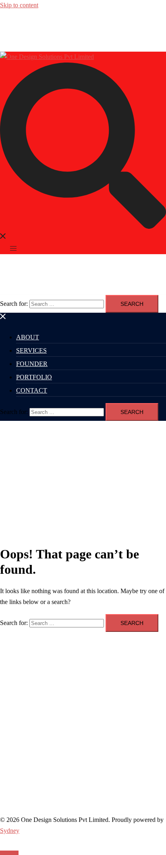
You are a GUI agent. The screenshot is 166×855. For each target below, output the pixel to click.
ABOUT (27, 337)
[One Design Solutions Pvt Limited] (47, 56)
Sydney (9, 830)
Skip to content (19, 5)
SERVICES (31, 350)
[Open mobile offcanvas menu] (13, 248)
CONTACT (31, 390)
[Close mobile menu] (3, 317)
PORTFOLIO (34, 377)
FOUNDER (32, 363)
